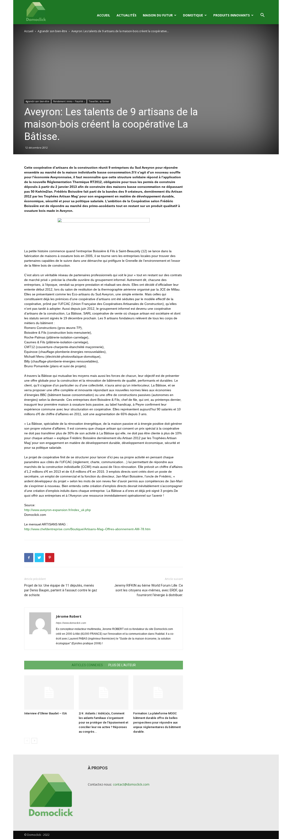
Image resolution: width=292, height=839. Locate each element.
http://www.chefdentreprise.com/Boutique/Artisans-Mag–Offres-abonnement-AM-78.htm (87, 529)
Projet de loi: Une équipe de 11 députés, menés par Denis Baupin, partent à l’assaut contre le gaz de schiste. (60, 590)
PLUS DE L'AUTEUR (122, 665)
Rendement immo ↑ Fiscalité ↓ (69, 101)
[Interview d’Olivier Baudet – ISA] (49, 692)
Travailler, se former (99, 101)
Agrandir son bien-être (52, 31)
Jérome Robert (68, 616)
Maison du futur (158, 15)
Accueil (103, 15)
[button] (262, 15)
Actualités (126, 15)
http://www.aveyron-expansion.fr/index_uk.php (57, 510)
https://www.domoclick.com (71, 622)
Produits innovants (231, 15)
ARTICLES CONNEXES (87, 665)
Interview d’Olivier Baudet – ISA (45, 713)
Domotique (193, 15)
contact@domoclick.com (131, 784)
